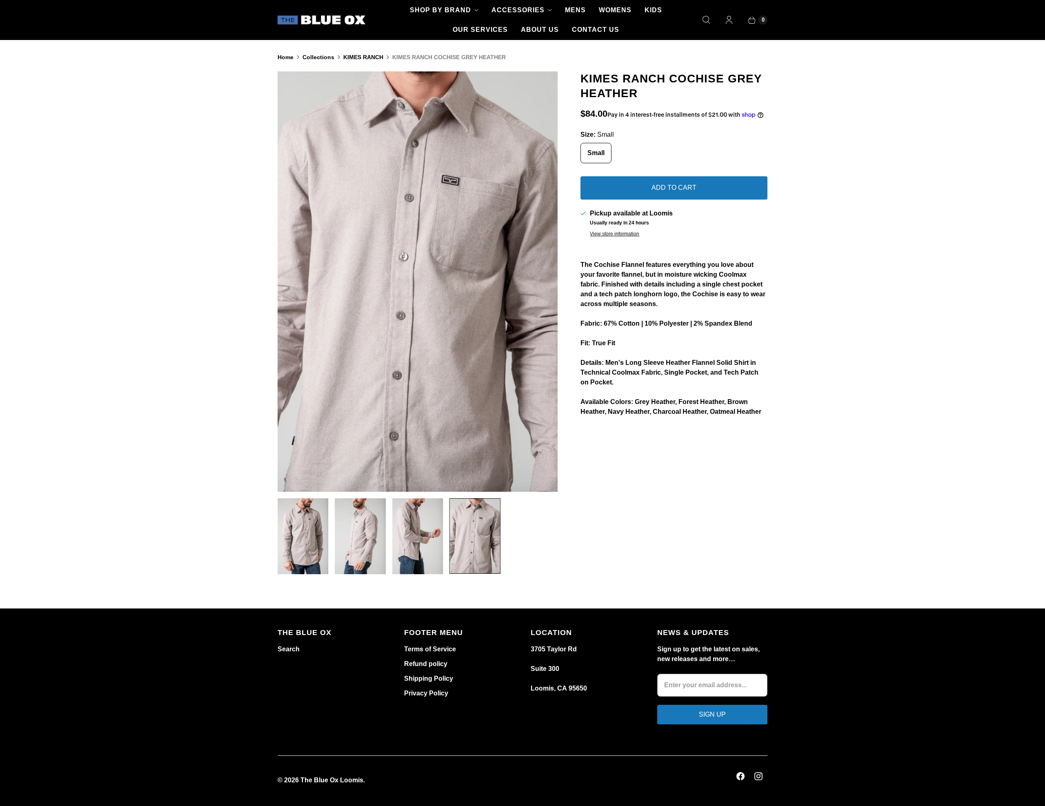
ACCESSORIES (518, 10)
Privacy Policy (426, 693)
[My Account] (729, 20)
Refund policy (425, 663)
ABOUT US (540, 29)
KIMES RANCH (363, 57)
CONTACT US (595, 29)
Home (285, 57)
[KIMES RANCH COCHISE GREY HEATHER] (516, 281)
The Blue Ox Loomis (331, 780)
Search (289, 649)
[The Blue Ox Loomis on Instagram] (758, 776)
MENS (575, 10)
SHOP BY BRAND (440, 10)
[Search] (706, 20)
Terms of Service (430, 649)
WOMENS (615, 10)
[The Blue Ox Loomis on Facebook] (740, 776)
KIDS (653, 10)
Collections (318, 57)
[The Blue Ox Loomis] (321, 20)
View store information (614, 234)
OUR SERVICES (480, 29)
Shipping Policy (428, 678)
